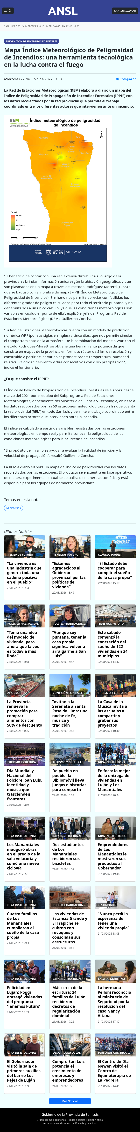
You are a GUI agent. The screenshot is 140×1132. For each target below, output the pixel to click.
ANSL (63, 10)
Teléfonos (60, 1119)
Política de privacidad (85, 1123)
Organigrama (44, 1119)
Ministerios (13, 508)
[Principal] (8, 11)
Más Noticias (70, 1101)
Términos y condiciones (56, 1123)
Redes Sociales (76, 1119)
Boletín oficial (95, 1119)
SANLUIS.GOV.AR (125, 11)
